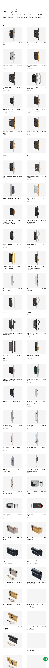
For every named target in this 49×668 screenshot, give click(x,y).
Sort (44, 17)
